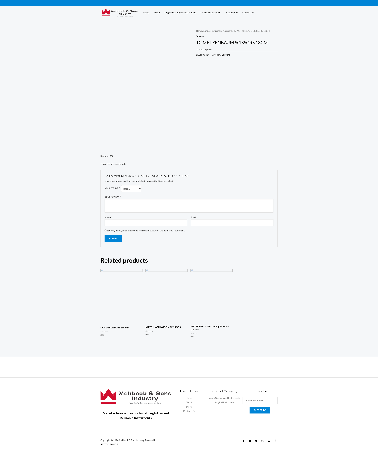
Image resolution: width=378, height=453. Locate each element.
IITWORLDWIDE (109, 444)
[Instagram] (262, 440)
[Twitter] (256, 440)
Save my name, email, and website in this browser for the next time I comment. (146, 230)
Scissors (228, 30)
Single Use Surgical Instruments (180, 12)
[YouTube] (250, 440)
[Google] (269, 440)
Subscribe (260, 410)
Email (194, 217)
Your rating (112, 188)
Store (189, 406)
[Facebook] (243, 440)
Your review (113, 196)
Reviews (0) (106, 156)
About (157, 12)
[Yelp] (275, 440)
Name (108, 217)
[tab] (106, 156)
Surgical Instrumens (210, 12)
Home (146, 12)
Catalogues (232, 12)
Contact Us (248, 12)
